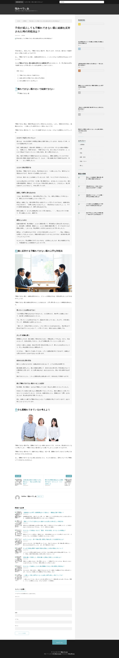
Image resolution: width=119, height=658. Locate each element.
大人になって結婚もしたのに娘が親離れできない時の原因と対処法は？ (44, 566)
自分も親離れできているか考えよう (28, 80)
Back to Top (60, 642)
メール (16, 619)
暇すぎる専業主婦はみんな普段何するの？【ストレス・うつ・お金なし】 (54, 481)
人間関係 (23, 35)
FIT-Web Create (57, 653)
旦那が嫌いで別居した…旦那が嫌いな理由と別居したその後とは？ (42, 557)
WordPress (71, 653)
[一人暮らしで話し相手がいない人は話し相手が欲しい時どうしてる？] (18, 577)
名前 (16, 612)
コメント (17, 596)
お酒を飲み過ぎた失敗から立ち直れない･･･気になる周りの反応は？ (32, 481)
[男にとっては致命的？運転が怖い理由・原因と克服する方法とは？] (81, 180)
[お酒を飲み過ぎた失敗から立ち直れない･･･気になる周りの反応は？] (18, 482)
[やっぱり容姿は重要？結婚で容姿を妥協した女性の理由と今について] (18, 551)
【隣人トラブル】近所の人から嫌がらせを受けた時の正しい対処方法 (43, 521)
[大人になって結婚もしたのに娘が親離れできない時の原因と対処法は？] (18, 569)
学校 (81, 153)
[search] (103, 2)
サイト (16, 625)
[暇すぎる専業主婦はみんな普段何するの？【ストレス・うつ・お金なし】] (68, 482)
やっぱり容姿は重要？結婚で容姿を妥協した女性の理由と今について (43, 548)
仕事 (79, 89)
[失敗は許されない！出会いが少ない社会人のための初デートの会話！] (81, 189)
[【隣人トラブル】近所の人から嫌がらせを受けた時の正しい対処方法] (18, 524)
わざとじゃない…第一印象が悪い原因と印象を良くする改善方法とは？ (43, 539)
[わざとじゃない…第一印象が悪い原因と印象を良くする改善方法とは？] (18, 542)
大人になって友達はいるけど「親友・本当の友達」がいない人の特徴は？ (44, 530)
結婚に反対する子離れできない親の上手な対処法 (31, 78)
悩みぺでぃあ (22, 8)
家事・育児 (82, 157)
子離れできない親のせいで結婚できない (29, 75)
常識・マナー (81, 67)
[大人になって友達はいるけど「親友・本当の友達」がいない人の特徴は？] (18, 533)
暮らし (79, 45)
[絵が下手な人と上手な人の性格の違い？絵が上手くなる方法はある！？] (81, 215)
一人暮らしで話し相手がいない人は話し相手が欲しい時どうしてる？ (43, 575)
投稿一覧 (40, 496)
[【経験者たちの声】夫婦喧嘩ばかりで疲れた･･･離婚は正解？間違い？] (18, 515)
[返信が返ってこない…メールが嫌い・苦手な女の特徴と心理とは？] (81, 198)
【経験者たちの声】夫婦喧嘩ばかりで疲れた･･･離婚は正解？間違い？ (43, 512)
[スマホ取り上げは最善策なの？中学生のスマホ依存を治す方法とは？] (81, 206)
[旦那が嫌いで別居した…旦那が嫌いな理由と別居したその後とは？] (18, 560)
